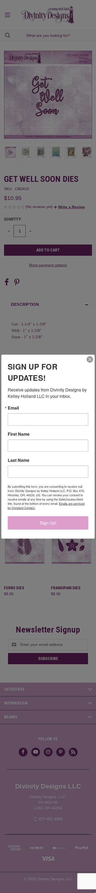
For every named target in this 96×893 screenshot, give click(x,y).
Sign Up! (48, 523)
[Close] (90, 359)
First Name (19, 434)
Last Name (18, 460)
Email (13, 408)
